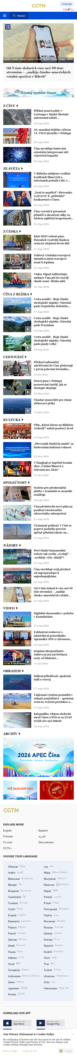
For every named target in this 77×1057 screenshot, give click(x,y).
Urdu (49, 982)
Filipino (17, 927)
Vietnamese (56, 988)
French (17, 933)
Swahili (53, 951)
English (7, 830)
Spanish (53, 945)
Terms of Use (30, 1051)
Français (8, 836)
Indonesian (23, 976)
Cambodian (17, 897)
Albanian (16, 866)
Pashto (51, 915)
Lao (48, 866)
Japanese (17, 988)
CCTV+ (7, 848)
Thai (49, 964)
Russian (53, 927)
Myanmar (56, 884)
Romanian (54, 921)
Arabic (15, 872)
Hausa (15, 951)
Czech (15, 909)
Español (43, 830)
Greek (16, 945)
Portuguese (56, 909)
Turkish (52, 970)
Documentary (46, 842)
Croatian (18, 903)
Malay (55, 872)
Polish (51, 903)
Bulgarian (19, 891)
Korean (16, 994)
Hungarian (18, 970)
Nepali (50, 891)
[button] (7, 59)
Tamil (50, 957)
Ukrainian (55, 976)
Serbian (53, 933)
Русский (7, 842)
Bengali (15, 884)
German (17, 939)
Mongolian (55, 878)
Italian (16, 982)
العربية (42, 836)
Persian (52, 897)
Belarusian (20, 878)
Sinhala (52, 939)
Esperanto (19, 921)
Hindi (14, 964)
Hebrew (16, 957)
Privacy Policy (10, 1051)
